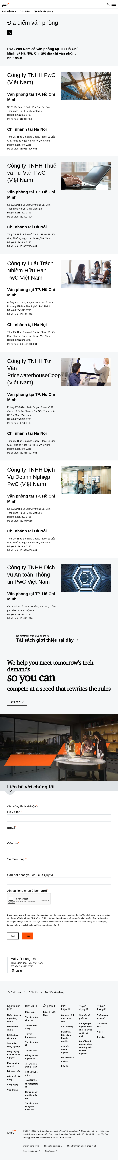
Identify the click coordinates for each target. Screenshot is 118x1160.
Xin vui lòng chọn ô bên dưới (27, 890)
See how (16, 701)
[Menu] (114, 4)
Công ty (13, 843)
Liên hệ (56, 925)
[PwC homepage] (5, 4)
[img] (9, 32)
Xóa (13, 936)
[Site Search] (108, 4)
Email (11, 827)
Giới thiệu (25, 11)
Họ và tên (14, 812)
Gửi (27, 936)
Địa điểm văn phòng (44, 11)
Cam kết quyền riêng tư (93, 915)
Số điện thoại (17, 859)
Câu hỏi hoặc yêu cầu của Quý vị (30, 875)
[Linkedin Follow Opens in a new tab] (12, 970)
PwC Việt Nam (9, 11)
